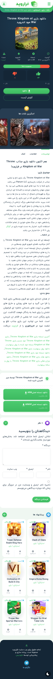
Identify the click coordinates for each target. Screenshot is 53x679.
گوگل (8, 226)
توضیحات (45, 154)
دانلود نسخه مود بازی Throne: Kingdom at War (28, 352)
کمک (23, 154)
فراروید (15, 325)
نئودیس (19, 655)
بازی (43, 10)
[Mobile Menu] (49, 4)
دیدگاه (46, 445)
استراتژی (36, 10)
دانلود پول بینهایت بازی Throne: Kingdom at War (27, 348)
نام (48, 469)
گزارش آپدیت (26, 97)
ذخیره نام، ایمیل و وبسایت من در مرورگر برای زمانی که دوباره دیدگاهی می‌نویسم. (26, 486)
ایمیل (29, 469)
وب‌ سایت (12, 469)
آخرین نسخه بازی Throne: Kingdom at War (30, 336)
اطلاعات (33, 154)
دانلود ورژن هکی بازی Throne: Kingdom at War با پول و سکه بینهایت (27, 361)
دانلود (24, 91)
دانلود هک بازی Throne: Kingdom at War (31, 357)
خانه (48, 10)
